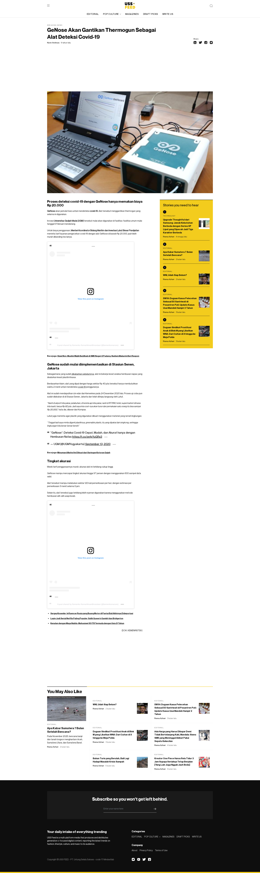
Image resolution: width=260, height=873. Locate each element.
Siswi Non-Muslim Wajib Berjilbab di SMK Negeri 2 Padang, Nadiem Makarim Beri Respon (98, 356)
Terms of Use (161, 850)
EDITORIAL (93, 14)
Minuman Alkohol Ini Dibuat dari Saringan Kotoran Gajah (83, 452)
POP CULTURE (111, 14)
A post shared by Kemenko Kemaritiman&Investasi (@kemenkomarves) (87, 345)
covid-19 (82, 386)
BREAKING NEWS (54, 25)
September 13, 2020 (97, 444)
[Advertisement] (130, 71)
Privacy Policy (146, 850)
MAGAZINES (132, 14)
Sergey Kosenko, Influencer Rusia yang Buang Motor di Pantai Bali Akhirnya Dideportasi (91, 613)
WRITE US (167, 14)
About (134, 850)
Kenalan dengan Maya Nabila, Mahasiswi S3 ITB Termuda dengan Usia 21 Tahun (87, 623)
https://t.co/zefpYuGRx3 (87, 436)
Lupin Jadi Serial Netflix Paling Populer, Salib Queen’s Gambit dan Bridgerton (86, 618)
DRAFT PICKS (150, 14)
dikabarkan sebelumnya (82, 374)
